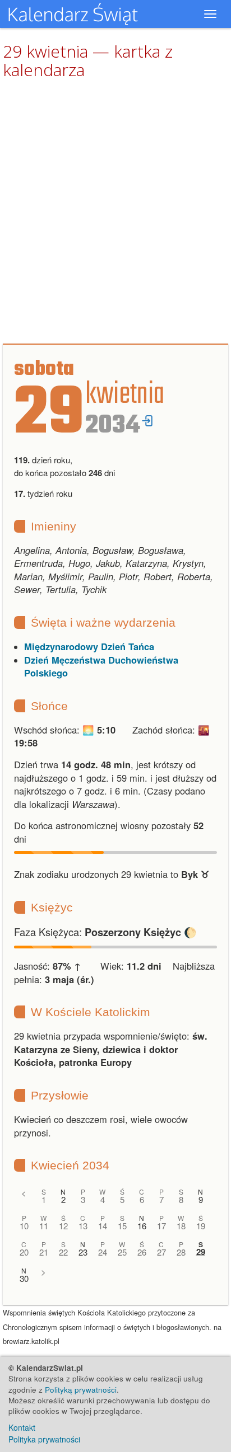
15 (122, 1225)
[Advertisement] (115, 212)
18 (181, 1225)
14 (102, 1225)
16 (141, 1225)
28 (181, 1252)
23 (82, 1252)
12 (63, 1225)
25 (122, 1252)
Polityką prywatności (81, 1389)
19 (200, 1225)
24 (102, 1252)
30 (24, 1278)
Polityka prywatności (44, 1439)
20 (24, 1252)
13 (82, 1225)
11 (43, 1225)
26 (141, 1252)
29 (200, 1252)
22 (63, 1252)
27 (161, 1252)
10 (24, 1225)
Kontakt (21, 1427)
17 (161, 1225)
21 (43, 1252)
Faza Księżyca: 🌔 (105, 931)
